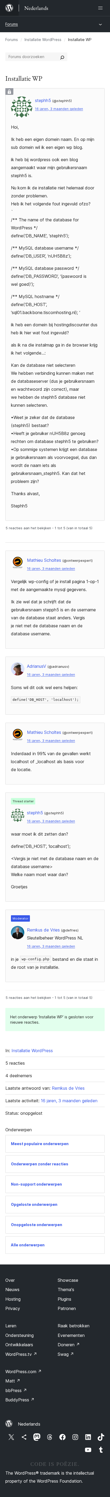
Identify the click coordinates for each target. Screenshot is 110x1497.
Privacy (12, 1308)
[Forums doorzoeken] (62, 56)
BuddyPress (19, 1399)
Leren (10, 1325)
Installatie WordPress (43, 39)
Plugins (64, 1299)
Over (10, 1280)
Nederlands (29, 1424)
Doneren (69, 1344)
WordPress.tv (21, 1354)
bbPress (16, 1390)
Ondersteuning (19, 1335)
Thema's (66, 1289)
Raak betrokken (73, 1325)
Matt (12, 1381)
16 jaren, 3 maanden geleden (59, 109)
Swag (66, 1354)
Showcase (68, 1280)
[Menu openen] (101, 8)
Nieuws (12, 1289)
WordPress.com (23, 1371)
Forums (11, 24)
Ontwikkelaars (19, 1344)
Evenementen (71, 1335)
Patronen (67, 1308)
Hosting (13, 1299)
